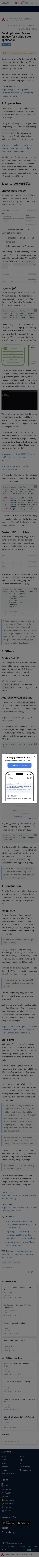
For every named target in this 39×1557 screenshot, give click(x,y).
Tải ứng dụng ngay (19, 765)
